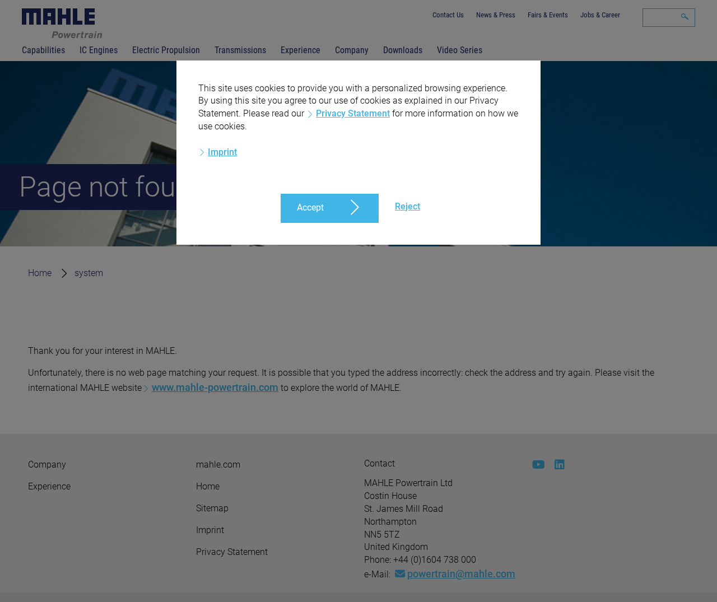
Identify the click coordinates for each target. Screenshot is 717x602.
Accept (310, 207)
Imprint (222, 152)
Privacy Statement (353, 113)
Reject (407, 206)
